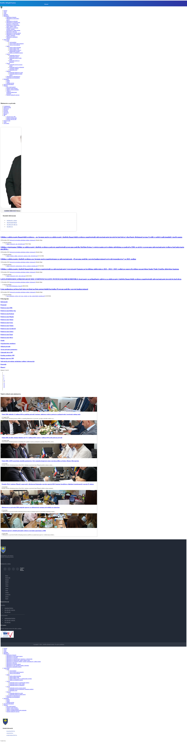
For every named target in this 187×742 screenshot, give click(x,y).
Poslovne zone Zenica (7, 331)
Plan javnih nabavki (11, 87)
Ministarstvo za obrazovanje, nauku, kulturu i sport (13, 26)
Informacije (4, 302)
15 (4, 387)
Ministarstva (6, 16)
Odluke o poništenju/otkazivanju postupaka (11, 92)
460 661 (13, 610)
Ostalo (2, 340)
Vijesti (5, 12)
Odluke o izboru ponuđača (12, 89)
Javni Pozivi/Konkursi (9, 84)
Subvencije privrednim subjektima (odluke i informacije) (23, 240)
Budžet (8, 80)
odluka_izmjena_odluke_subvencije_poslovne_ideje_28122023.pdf (22, 256)
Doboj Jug (7, 577)
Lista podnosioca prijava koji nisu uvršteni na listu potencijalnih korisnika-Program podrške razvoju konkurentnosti (44, 289)
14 (4, 385)
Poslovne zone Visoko (7, 325)
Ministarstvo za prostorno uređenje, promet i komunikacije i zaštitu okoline (13, 29)
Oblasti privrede (5, 346)
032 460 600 (7, 620)
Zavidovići (7, 594)
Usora (6, 588)
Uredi (7, 41)
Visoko (7, 592)
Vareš (6, 590)
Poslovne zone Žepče (7, 334)
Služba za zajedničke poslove (16, 52)
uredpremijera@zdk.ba (10, 618)
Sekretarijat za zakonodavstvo (13, 76)
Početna (5, 10)
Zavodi (8, 63)
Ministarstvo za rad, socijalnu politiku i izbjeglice (13, 35)
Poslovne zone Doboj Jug (8, 310)
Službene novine (10, 83)
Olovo (6, 583)
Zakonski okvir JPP (7, 352)
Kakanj (7, 579)
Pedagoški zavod (13, 70)
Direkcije (8, 71)
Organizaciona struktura (8, 343)
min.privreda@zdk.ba (12, 222)
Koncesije (3, 364)
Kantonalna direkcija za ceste (16, 72)
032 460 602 (7, 622)
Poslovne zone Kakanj (7, 313)
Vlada (5, 13)
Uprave (8, 54)
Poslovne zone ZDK (6, 308)
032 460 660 (7, 610)
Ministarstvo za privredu (12, 21)
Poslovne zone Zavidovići (8, 328)
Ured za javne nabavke (14, 45)
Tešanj (6, 586)
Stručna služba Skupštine (15, 47)
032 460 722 (10, 226)
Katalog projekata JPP (7, 355)
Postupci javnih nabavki (11, 88)
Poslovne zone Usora (7, 322)
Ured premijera (12, 42)
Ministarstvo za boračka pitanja (13, 33)
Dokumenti (6, 79)
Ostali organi (6, 39)
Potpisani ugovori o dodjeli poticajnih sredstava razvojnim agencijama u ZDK (24, 530)
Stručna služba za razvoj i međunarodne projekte (15, 51)
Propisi (8, 81)
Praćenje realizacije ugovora (12, 95)
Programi (3, 305)
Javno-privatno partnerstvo (9, 349)
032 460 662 (7, 612)
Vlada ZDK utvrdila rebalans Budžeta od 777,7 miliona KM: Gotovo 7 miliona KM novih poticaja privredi (32, 437)
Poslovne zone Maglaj (7, 316)
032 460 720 (10, 224)
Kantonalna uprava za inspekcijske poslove (14, 56)
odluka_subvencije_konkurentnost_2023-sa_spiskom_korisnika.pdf (21, 266)
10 (4, 380)
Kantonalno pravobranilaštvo (13, 77)
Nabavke (6, 85)
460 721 (15, 224)
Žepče (6, 598)
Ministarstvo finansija (11, 17)
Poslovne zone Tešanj (7, 319)
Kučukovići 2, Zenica (12, 220)
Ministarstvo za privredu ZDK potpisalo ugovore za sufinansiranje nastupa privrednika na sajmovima (31, 507)
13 (4, 384)
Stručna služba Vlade (14, 48)
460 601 (13, 620)
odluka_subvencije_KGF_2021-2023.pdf (15, 276)
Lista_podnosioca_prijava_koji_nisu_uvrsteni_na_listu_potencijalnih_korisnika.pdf (25, 296)
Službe (8, 46)
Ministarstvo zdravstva (11, 31)
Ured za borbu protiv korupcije (16, 43)
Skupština (6, 14)
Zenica (6, 596)
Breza (6, 575)
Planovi (3, 367)
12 (4, 383)
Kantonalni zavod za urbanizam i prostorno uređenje (16, 68)
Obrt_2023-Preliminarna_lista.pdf (14, 286)
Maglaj (7, 581)
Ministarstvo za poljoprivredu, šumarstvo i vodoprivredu (13, 23)
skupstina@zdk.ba (9, 608)
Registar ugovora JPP (7, 358)
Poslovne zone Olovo (7, 337)
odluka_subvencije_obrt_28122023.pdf (15, 244)
